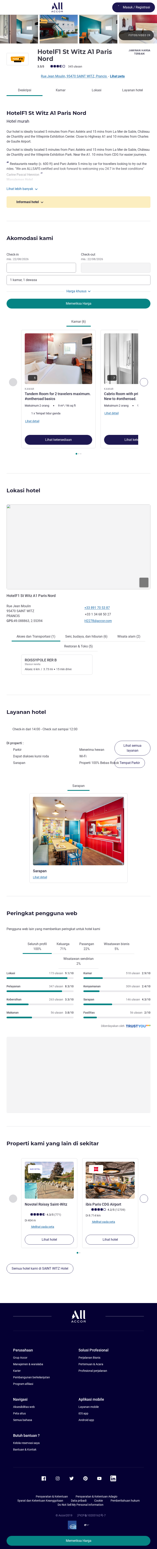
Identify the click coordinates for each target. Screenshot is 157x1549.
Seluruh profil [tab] (37, 946)
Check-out (92, 257)
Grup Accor (20, 1357)
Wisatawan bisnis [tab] (116, 946)
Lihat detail (40, 877)
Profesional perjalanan (92, 1370)
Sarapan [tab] (78, 786)
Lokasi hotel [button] (23, 490)
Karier (17, 1370)
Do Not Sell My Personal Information (80, 1504)
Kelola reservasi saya (26, 1443)
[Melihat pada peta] (78, 546)
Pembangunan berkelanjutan (31, 1377)
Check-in (18, 257)
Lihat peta (117, 76)
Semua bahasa (22, 1420)
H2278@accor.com (98, 621)
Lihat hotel (49, 1239)
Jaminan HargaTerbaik (139, 52)
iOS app (83, 1413)
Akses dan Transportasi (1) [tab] (36, 636)
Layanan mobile (88, 1406)
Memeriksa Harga (78, 1541)
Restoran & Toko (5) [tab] (78, 646)
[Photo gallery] (78, 29)
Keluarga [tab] (63, 946)
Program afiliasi (23, 1384)
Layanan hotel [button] (26, 712)
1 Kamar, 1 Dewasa (23, 280)
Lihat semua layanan (132, 748)
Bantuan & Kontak (24, 1449)
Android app (86, 1420)
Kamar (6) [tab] (78, 322)
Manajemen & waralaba (28, 1364)
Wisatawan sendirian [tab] (78, 961)
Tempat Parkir (130, 763)
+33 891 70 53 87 (97, 608)
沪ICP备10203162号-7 (91, 1515)
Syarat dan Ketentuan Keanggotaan (40, 1500)
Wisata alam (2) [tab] (128, 636)
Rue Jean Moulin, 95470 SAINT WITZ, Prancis (74, 76)
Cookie (98, 1500)
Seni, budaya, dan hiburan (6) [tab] (86, 636)
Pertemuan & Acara (90, 1364)
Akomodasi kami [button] (30, 238)
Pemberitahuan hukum (125, 1500)
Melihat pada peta (42, 1226)
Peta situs (19, 1413)
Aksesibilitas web (24, 1406)
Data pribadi (78, 1500)
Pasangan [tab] (86, 946)
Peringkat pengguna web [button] (42, 913)
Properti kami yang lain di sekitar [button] (53, 1143)
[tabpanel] (78, 393)
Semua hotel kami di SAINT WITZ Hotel (40, 1268)
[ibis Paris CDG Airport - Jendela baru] (110, 1180)
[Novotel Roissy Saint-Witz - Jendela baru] (49, 1180)
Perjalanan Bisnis (89, 1357)
